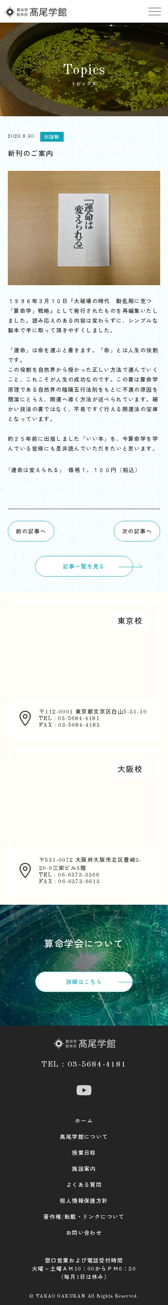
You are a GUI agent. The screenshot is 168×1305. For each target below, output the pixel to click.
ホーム (84, 1121)
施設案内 (84, 1169)
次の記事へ (137, 531)
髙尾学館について (84, 1137)
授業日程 (84, 1153)
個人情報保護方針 (84, 1201)
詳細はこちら (84, 982)
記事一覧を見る (84, 567)
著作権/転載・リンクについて (84, 1217)
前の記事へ (31, 531)
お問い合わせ (84, 1233)
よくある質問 (84, 1185)
